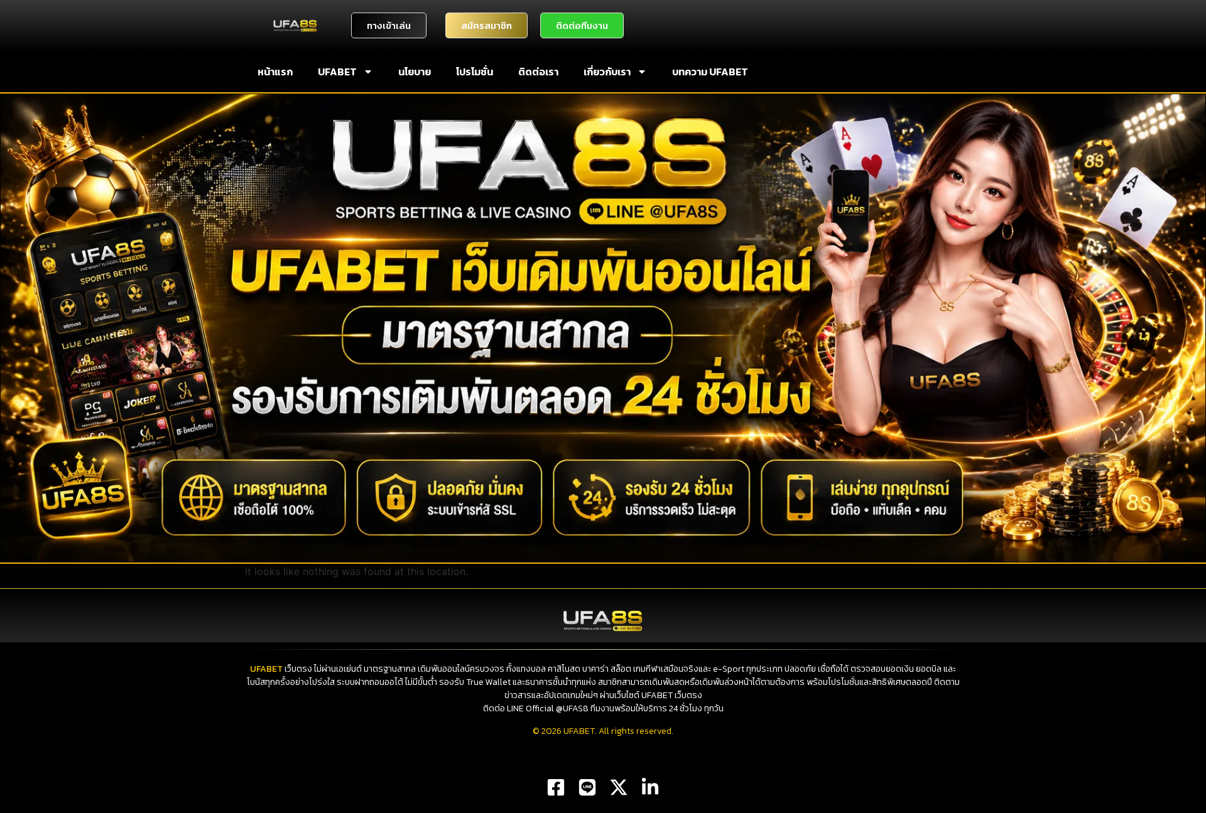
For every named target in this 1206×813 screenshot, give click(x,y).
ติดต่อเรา (538, 71)
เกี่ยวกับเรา (607, 71)
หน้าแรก (275, 71)
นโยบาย (414, 71)
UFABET (337, 71)
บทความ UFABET (710, 71)
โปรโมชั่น (474, 71)
